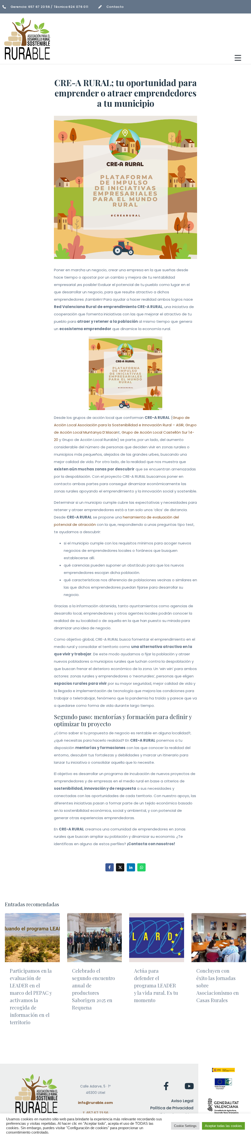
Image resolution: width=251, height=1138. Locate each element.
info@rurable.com (95, 1102)
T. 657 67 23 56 (95, 1113)
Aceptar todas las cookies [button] (223, 1126)
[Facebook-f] (166, 1086)
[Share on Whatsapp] (141, 867)
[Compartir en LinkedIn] (131, 867)
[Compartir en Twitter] (120, 867)
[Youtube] (189, 1086)
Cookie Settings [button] (185, 1126)
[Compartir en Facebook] (109, 867)
